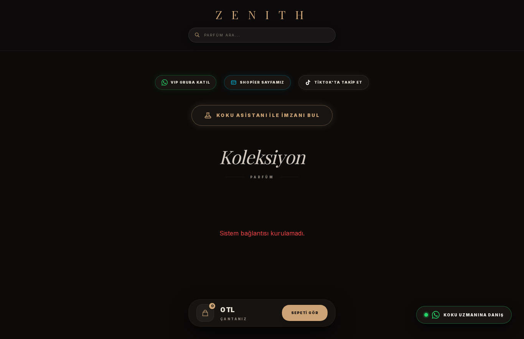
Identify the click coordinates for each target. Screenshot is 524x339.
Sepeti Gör (304, 313)
